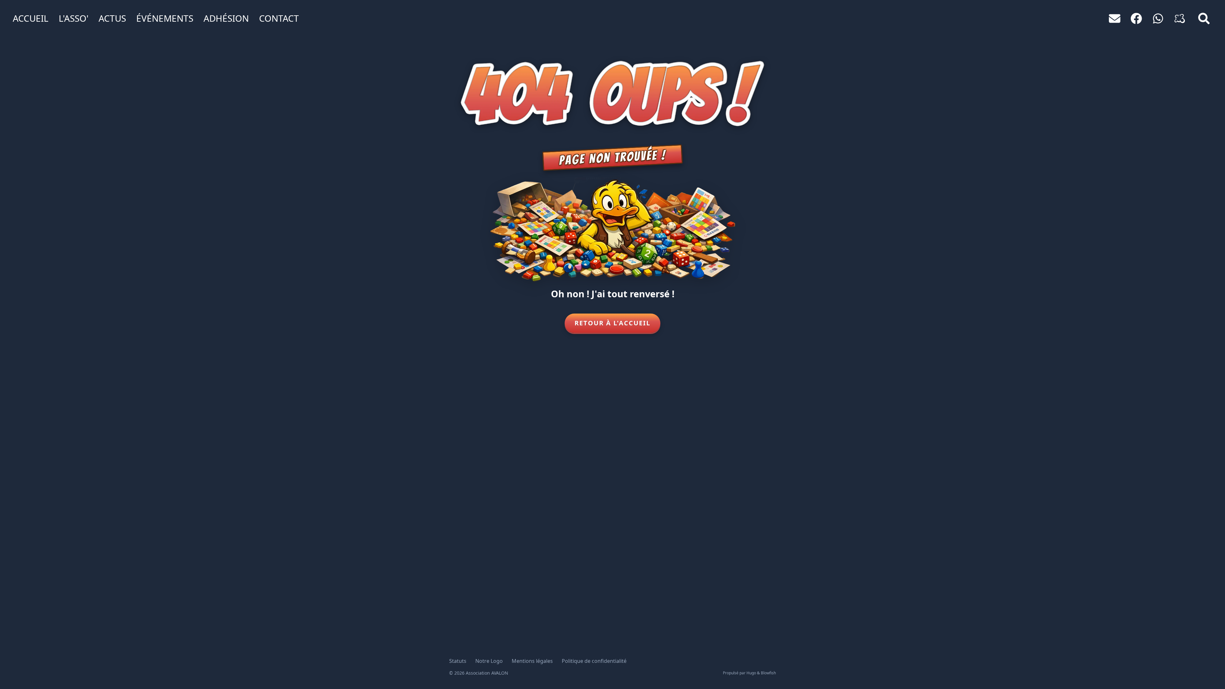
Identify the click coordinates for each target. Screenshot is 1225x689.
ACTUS (112, 18)
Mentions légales (532, 660)
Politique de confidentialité (594, 660)
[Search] (1204, 18)
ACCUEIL (30, 18)
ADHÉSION (226, 18)
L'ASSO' (73, 18)
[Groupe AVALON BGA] (1179, 18)
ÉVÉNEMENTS (164, 18)
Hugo (751, 673)
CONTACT (279, 18)
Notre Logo (489, 660)
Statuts (457, 660)
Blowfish (768, 673)
